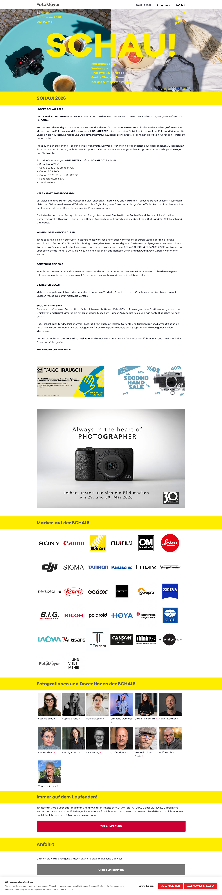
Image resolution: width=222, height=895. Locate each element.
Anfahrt (180, 5)
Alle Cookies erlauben (200, 886)
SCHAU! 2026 (143, 5)
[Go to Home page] (48, 4)
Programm (163, 5)
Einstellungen (146, 886)
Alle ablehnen (170, 886)
